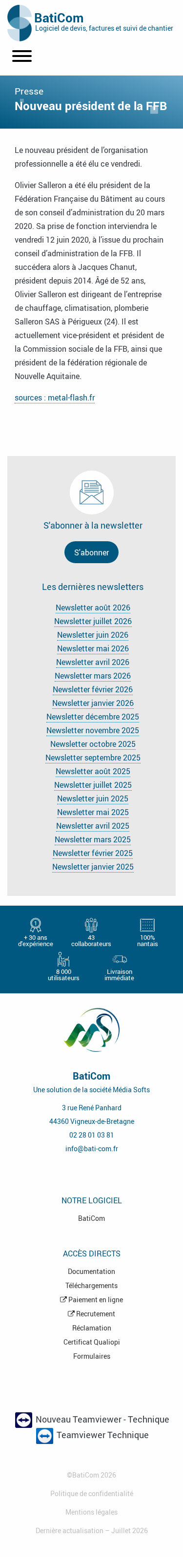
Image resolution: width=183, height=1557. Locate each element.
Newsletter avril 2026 (92, 662)
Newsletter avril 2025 (92, 825)
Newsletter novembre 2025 (92, 730)
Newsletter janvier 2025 (93, 866)
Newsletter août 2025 (93, 771)
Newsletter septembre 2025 (93, 757)
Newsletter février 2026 (93, 689)
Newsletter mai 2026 (93, 648)
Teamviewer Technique (102, 1435)
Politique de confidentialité (91, 1493)
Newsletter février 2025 (93, 853)
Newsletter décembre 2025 (92, 716)
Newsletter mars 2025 (93, 839)
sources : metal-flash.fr (55, 397)
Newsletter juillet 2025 (93, 784)
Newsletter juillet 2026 (93, 621)
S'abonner (91, 552)
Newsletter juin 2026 (92, 634)
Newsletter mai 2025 (93, 812)
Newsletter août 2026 (93, 607)
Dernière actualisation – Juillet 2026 (92, 1530)
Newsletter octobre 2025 (93, 744)
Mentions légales (91, 1512)
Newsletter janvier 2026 (93, 703)
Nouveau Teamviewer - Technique (101, 1419)
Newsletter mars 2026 (93, 675)
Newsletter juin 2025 (92, 798)
